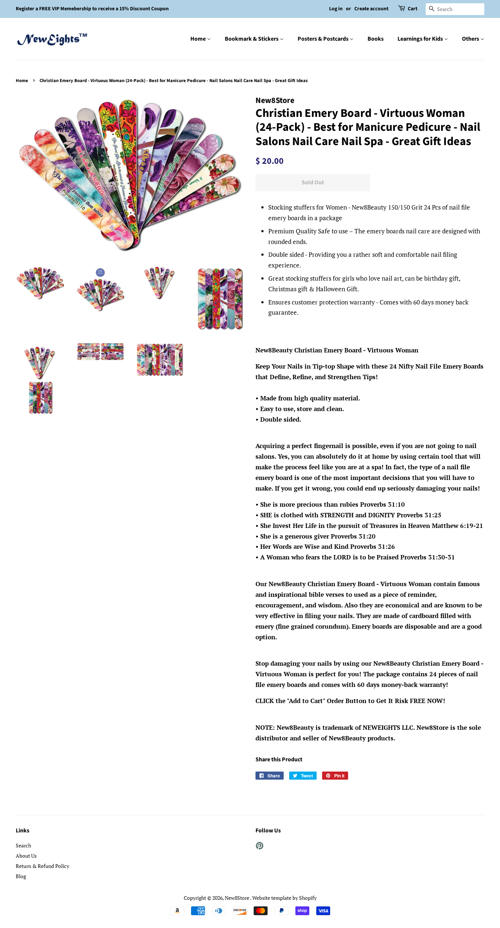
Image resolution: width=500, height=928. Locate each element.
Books (375, 39)
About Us (26, 855)
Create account (371, 8)
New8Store (237, 897)
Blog (21, 876)
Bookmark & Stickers (252, 39)
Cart (412, 8)
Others (471, 39)
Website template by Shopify (284, 897)
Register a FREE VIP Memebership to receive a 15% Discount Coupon (92, 8)
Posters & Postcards (324, 39)
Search (23, 845)
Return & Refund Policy (42, 865)
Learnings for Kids (421, 39)
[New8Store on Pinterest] (259, 846)
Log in (336, 8)
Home (198, 39)
